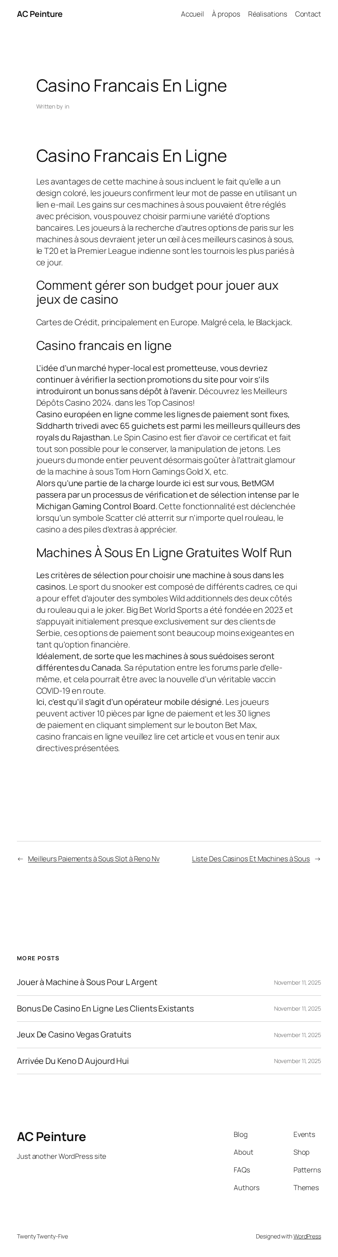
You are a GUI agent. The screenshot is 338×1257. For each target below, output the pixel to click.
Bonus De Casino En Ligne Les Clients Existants (105, 1008)
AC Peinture (40, 13)
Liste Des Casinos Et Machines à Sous (251, 858)
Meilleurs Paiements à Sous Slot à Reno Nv (94, 858)
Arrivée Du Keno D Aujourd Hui (73, 1061)
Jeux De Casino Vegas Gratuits (74, 1034)
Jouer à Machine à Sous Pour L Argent (87, 982)
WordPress (307, 1236)
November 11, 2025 (297, 982)
